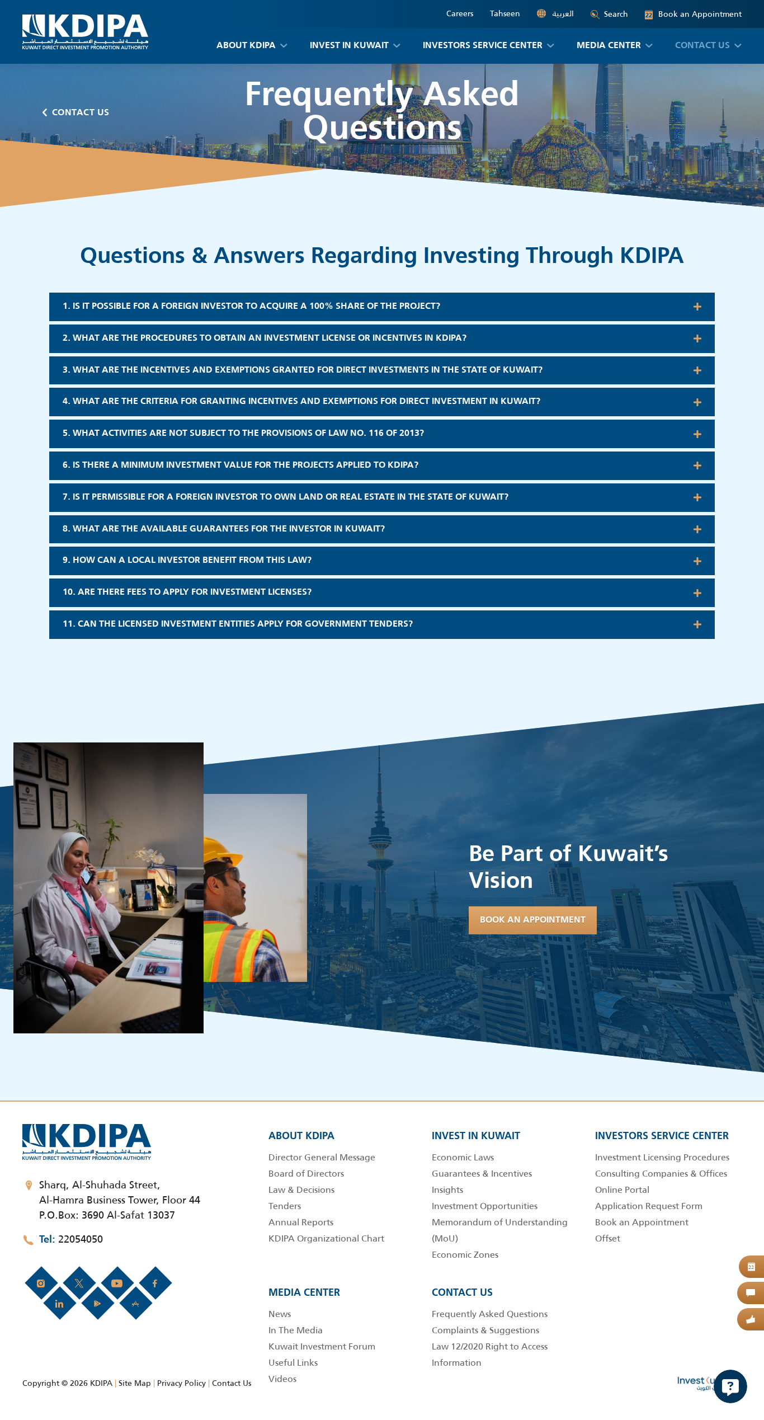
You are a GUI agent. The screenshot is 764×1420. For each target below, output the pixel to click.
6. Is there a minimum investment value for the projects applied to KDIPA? (240, 465)
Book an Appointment (693, 14)
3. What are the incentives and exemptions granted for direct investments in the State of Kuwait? (303, 370)
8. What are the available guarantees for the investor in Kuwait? (224, 529)
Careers (459, 14)
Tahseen (505, 14)
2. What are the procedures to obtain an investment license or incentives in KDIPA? (264, 338)
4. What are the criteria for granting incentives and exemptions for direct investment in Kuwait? (301, 401)
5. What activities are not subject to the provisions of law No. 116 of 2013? (243, 433)
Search (616, 14)
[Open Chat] (730, 1386)
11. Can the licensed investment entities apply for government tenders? (238, 624)
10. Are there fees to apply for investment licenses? (187, 592)
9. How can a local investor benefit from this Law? (187, 560)
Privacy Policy (181, 1383)
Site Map (135, 1383)
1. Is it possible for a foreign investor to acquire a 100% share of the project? (251, 306)
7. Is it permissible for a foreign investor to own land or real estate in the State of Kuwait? (285, 497)
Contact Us (81, 113)
